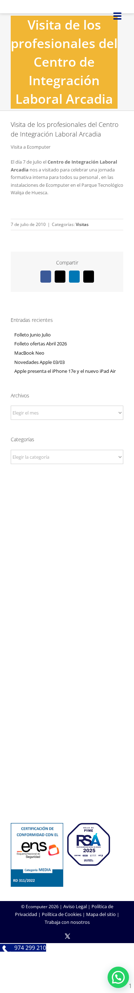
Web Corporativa (67, 693)
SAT (67, 764)
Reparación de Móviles (67, 784)
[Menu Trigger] (117, 15)
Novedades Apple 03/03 (39, 362)
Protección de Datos (67, 651)
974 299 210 (67, 553)
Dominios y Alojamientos (67, 632)
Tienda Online (67, 703)
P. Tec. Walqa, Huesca (67, 543)
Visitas (82, 224)
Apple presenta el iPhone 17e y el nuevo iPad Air (65, 371)
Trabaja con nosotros (67, 922)
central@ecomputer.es (67, 562)
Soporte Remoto (67, 774)
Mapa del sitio (101, 914)
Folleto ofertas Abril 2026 (40, 343)
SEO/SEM (67, 722)
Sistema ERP (67, 642)
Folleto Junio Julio (32, 334)
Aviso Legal (75, 906)
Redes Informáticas (67, 622)
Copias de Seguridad (67, 793)
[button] (118, 977)
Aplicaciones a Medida (67, 713)
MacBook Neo (29, 353)
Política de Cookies (61, 914)
